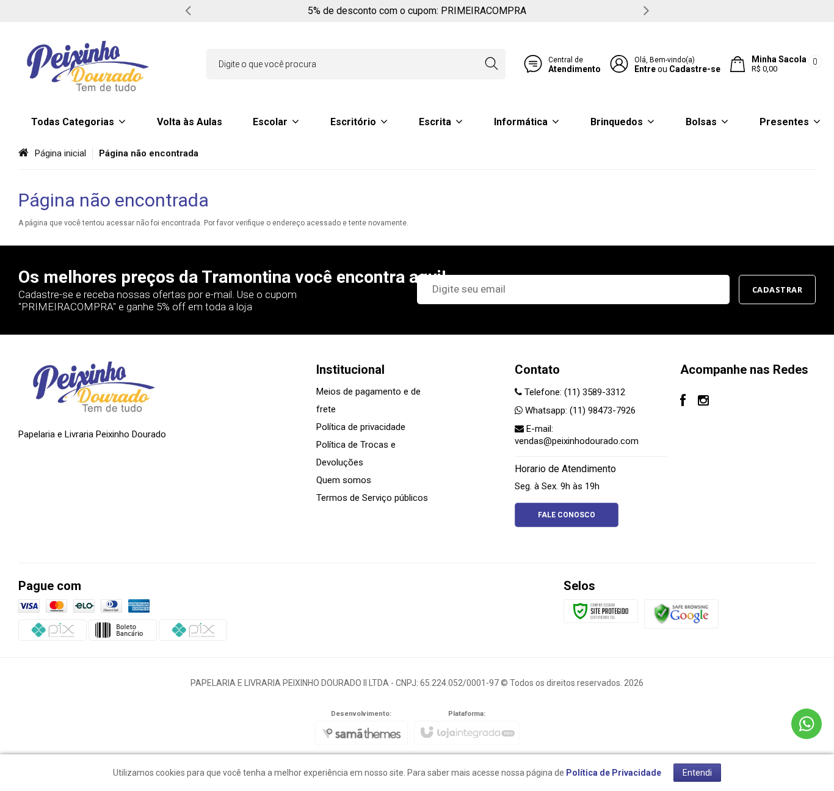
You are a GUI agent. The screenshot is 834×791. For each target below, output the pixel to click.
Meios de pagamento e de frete (368, 400)
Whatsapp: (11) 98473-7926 (579, 410)
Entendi (697, 773)
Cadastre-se (694, 69)
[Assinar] (777, 289)
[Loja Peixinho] (88, 64)
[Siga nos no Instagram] (703, 401)
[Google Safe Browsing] (681, 613)
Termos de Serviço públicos (372, 497)
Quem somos (343, 480)
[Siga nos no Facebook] (683, 401)
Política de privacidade (360, 426)
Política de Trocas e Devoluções (356, 453)
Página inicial (60, 153)
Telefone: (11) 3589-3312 (573, 392)
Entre (645, 69)
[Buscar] (491, 64)
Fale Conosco (566, 515)
